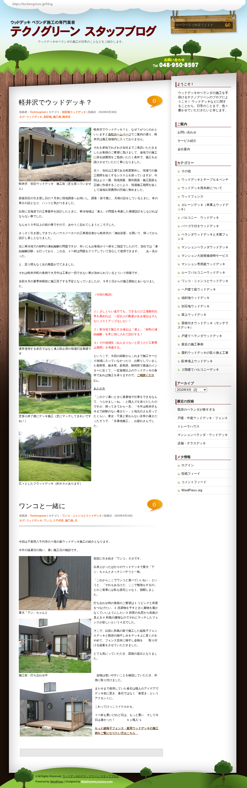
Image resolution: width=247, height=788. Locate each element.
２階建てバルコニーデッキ (200, 369)
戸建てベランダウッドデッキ (201, 336)
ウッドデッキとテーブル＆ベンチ (204, 179)
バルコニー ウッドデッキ (200, 217)
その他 (186, 171)
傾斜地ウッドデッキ (195, 298)
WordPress (56, 781)
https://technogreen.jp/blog (33, 3)
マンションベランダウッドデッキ (204, 247)
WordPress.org (191, 490)
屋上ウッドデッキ (193, 314)
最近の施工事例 (192, 344)
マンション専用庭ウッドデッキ (203, 264)
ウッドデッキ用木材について (201, 188)
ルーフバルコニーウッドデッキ (203, 272)
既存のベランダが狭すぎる (196, 409)
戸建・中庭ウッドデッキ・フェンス (203, 418)
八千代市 (58, 520)
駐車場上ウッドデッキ (197, 361)
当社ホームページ (119, 134)
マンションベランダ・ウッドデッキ (203, 435)
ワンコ (48, 520)
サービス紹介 (187, 141)
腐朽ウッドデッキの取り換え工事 (204, 353)
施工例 (57, 116)
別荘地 (48, 116)
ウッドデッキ (34, 116)
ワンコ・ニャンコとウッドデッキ (82, 515)
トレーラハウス (188, 426)
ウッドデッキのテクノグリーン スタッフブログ (83, 31)
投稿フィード (190, 473)
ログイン (187, 465)
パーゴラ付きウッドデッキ (200, 226)
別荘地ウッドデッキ (74, 112)
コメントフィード (193, 482)
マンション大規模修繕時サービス (204, 255)
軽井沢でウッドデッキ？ (55, 102)
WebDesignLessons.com (97, 781)
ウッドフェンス (192, 196)
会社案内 (184, 149)
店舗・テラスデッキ (192, 443)
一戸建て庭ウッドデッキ (198, 289)
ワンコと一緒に (42, 506)
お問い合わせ (187, 132)
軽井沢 (66, 116)
